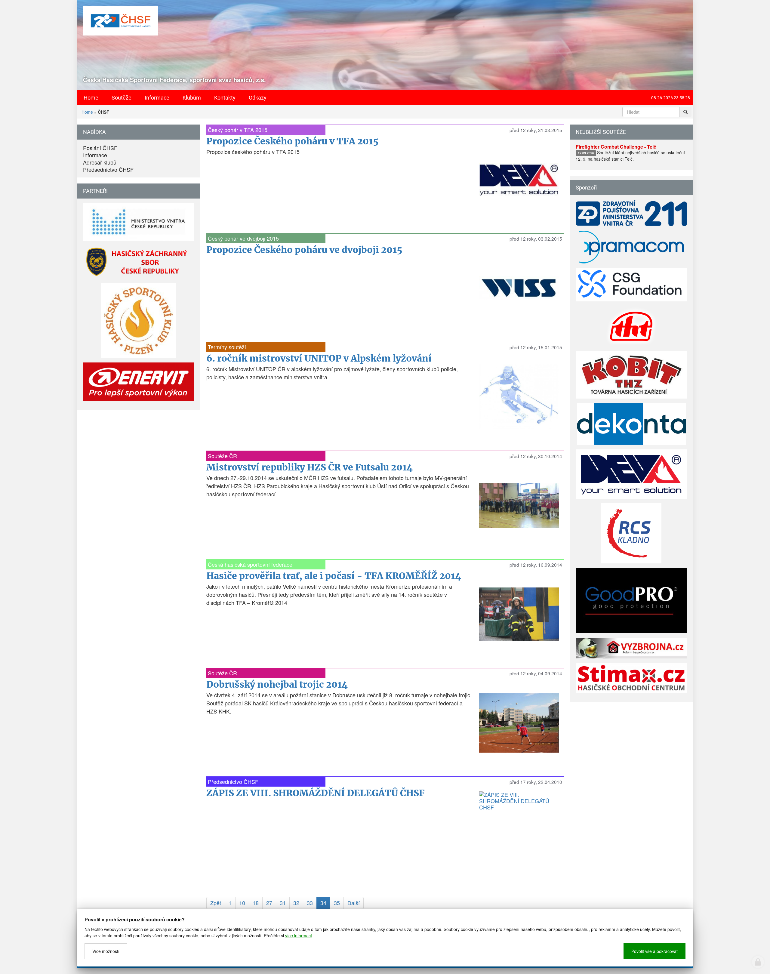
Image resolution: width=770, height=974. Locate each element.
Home (87, 112)
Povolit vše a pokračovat (654, 951)
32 (296, 903)
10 (242, 903)
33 (310, 903)
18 (256, 903)
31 (283, 903)
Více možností (105, 951)
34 (323, 903)
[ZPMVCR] (631, 213)
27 (269, 903)
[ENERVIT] (138, 381)
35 (337, 903)
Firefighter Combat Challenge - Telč (616, 146)
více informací (298, 935)
